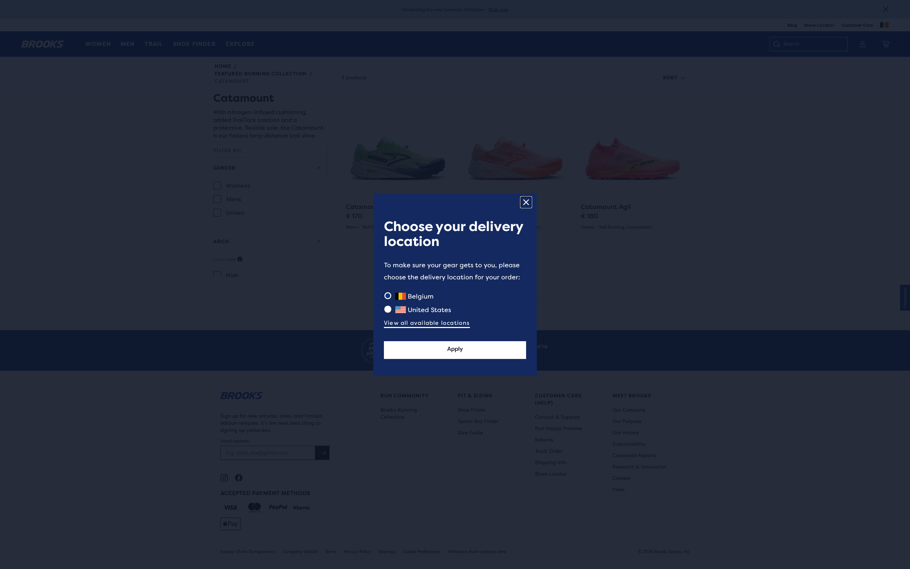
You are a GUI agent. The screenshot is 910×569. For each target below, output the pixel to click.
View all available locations (427, 323)
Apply (455, 348)
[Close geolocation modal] (526, 202)
